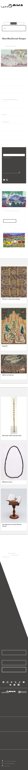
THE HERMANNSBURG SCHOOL (11, 210)
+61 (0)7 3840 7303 (9, 761)
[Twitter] (7, 180)
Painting (4, 114)
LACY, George (6, 377)
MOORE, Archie (6, 528)
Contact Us (7, 763)
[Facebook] (4, 180)
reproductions (12, 552)
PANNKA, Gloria (11, 45)
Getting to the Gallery (10, 758)
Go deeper (22, 18)
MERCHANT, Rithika (7, 348)
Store (3, 725)
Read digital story (9, 220)
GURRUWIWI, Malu (7, 437)
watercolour (5, 121)
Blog (16, 722)
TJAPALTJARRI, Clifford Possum (11, 301)
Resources (20, 23)
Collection (12, 11)
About (16, 723)
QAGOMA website (7, 723)
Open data (4, 722)
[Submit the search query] (3, 28)
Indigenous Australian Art (9, 99)
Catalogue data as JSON (10, 172)
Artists (13, 18)
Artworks (5, 18)
